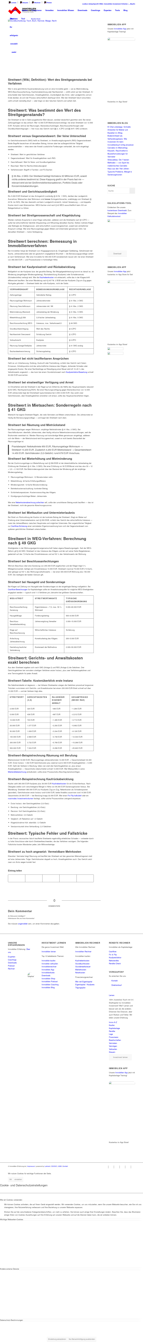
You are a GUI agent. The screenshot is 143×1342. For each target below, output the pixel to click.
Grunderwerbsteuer (82, 966)
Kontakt (114, 980)
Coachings (12, 959)
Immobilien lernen (49, 951)
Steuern (25, 3)
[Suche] (45, 18)
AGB (59, 1166)
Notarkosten (80, 972)
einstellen (18, 1179)
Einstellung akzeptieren (57, 1339)
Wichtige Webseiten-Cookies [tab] (11, 1219)
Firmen (49, 3)
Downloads (12, 962)
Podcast (11, 965)
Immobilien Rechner (83, 951)
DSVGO (54, 1166)
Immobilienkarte (48, 972)
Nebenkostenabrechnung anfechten (30, 502)
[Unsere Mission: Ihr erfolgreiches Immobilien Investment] (14, 10)
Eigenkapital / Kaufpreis (85, 984)
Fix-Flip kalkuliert (75, 795)
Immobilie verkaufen (50, 963)
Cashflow (112, 951)
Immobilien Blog (48, 987)
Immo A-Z (113, 1022)
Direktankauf (116, 985)
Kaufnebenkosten (47, 277)
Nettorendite (114, 960)
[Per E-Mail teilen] (85, 878)
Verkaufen (113, 1049)
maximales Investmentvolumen (20, 798)
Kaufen (112, 1025)
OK (10, 1179)
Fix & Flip (113, 954)
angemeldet (23, 923)
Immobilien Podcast (50, 981)
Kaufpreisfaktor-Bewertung (76, 372)
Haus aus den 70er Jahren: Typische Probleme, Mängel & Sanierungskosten (120, 171)
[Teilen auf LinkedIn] (50, 878)
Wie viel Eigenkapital (83, 981)
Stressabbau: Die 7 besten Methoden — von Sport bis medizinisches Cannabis (118, 162)
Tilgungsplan (80, 987)
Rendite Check (115, 963)
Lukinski (47, 1166)
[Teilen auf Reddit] (67, 878)
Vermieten (113, 1043)
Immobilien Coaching (50, 984)
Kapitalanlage (114, 1028)
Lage (111, 1034)
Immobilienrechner (49, 966)
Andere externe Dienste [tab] (9, 1268)
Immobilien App (120, 28)
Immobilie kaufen (48, 960)
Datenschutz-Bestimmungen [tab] (11, 1320)
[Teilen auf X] (16, 878)
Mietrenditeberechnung (17, 771)
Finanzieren (113, 1037)
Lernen (13, 3)
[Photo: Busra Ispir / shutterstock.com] (51, 47)
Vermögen (113, 1046)
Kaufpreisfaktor (115, 957)
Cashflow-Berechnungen (18, 589)
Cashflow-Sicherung (19, 526)
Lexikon (78, 4)
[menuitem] (13, 2)
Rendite (112, 1031)
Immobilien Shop (48, 978)
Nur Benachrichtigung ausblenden (82, 1339)
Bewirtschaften (115, 1040)
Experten (11, 956)
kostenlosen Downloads (117, 210)
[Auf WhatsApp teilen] (33, 878)
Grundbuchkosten (82, 963)
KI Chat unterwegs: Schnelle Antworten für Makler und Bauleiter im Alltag (119, 129)
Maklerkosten (80, 969)
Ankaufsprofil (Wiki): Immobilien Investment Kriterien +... (103, 4)
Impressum (31, 1166)
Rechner (37, 3)
